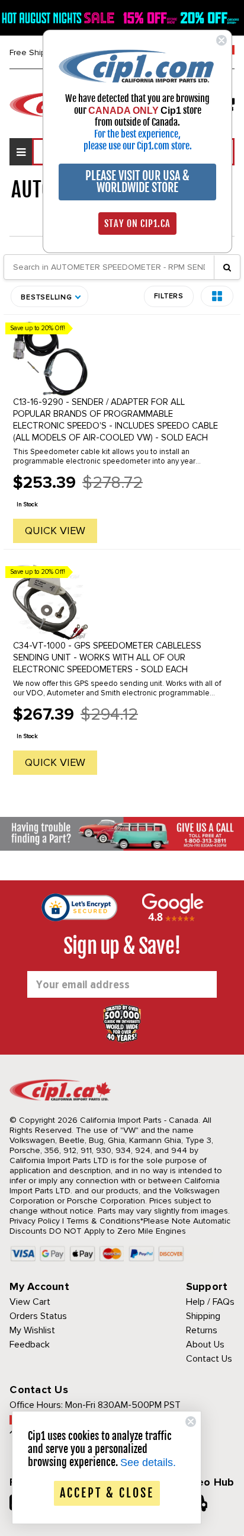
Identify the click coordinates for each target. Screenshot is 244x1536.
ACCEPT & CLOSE (107, 1493)
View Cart (29, 1302)
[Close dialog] (221, 40)
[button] (217, 296)
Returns (201, 1330)
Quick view (55, 530)
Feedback (29, 1344)
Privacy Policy (34, 1221)
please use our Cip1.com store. (138, 146)
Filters (169, 296)
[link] (137, 65)
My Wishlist (32, 1330)
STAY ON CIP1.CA (137, 223)
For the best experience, (137, 134)
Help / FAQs (210, 1302)
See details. (148, 1462)
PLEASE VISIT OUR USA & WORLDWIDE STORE (137, 181)
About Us (205, 1344)
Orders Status (38, 1316)
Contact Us (209, 1359)
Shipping (203, 1316)
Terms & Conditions (103, 1221)
